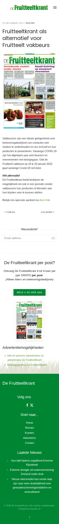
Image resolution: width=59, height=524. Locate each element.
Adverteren (29, 438)
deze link (44, 200)
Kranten (29, 432)
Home (29, 422)
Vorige (10, 212)
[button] (55, 7)
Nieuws (30, 23)
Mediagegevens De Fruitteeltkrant (27, 364)
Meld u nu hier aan (29, 292)
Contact (29, 443)
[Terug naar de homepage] (29, 7)
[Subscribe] (53, 238)
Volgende (47, 212)
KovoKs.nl (35, 509)
